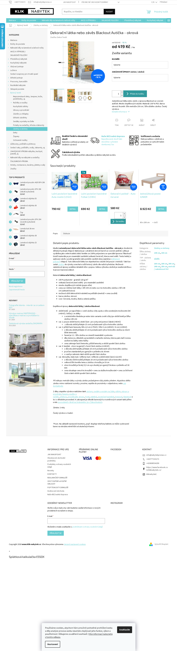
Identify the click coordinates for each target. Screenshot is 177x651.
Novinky (50, 470)
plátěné (94, 396)
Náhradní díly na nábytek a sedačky (25, 157)
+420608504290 (152, 463)
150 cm (164, 253)
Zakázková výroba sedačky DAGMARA (25, 323)
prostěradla (73, 396)
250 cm (164, 266)
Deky (15, 132)
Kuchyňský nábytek (18, 62)
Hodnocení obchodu (55, 491)
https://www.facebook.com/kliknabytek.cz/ (157, 468)
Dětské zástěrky (20, 117)
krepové (118, 396)
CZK (153, 2)
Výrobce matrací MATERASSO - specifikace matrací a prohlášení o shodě (24, 315)
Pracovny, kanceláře (18, 81)
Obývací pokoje (17, 66)
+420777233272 (152, 459)
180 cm (164, 263)
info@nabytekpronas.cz (156, 455)
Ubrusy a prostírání (21, 110)
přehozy (63, 396)
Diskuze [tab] (66, 233)
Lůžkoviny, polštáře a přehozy (23, 144)
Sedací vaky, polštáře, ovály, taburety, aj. (27, 147)
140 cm (157, 253)
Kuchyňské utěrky (20, 106)
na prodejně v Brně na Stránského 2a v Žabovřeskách (80, 402)
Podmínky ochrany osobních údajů (59, 465)
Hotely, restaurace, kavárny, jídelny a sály (27, 165)
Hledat (109, 11)
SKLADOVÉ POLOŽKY (18, 55)
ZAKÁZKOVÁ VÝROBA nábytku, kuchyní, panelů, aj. (26, 152)
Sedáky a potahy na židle (23, 121)
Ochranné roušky (20, 140)
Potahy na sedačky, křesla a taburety (28, 125)
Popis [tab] (55, 233)
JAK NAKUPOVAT (69, 2)
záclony (89, 391)
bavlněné (110, 396)
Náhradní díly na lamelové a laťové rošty (27, 47)
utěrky (118, 391)
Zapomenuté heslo (17, 289)
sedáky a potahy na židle (104, 391)
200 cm (171, 263)
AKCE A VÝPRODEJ (17, 51)
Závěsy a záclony (20, 128)
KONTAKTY (52, 474)
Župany (16, 136)
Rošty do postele (17, 44)
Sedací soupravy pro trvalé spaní (24, 74)
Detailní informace (119, 111)
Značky (13, 168)
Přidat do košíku (137, 94)
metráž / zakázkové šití (164, 268)
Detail (73, 209)
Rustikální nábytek (18, 85)
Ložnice (13, 70)
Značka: (58, 37)
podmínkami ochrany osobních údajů (87, 526)
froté (87, 396)
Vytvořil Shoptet (161, 544)
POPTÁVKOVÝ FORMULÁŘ (57, 487)
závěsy (61, 264)
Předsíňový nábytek (18, 59)
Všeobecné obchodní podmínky (94, 2)
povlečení (102, 396)
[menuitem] (12, 20)
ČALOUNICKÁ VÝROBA (19, 161)
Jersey (81, 396)
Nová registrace (15, 286)
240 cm (157, 266)
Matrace (13, 40)
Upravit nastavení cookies (75, 544)
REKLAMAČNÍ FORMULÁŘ (57, 477)
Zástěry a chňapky (21, 114)
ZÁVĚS (157, 259)
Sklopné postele (17, 89)
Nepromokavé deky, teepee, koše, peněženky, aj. (28, 97)
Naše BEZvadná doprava (57, 494)
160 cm (157, 263)
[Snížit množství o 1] (121, 95)
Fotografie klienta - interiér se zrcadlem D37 (26, 306)
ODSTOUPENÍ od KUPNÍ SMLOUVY (56, 482)
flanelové (127, 396)
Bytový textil (15, 92)
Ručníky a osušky (20, 102)
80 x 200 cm (145, 222)
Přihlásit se (17, 281)
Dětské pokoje (16, 77)
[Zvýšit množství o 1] (121, 92)
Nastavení (52, 644)
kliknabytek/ (151, 474)
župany (65, 394)
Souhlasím (124, 629)
